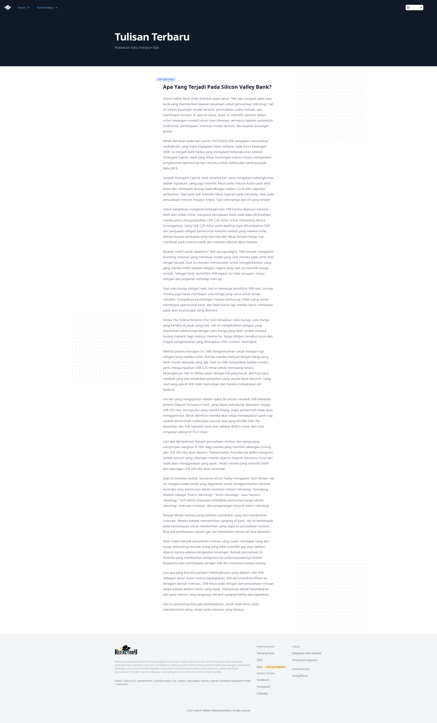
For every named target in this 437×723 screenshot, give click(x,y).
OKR (259, 660)
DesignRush (300, 676)
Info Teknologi (166, 79)
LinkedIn (262, 693)
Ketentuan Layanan (304, 660)
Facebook (263, 680)
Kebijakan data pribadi (306, 653)
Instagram (263, 687)
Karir (271, 667)
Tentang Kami (265, 653)
